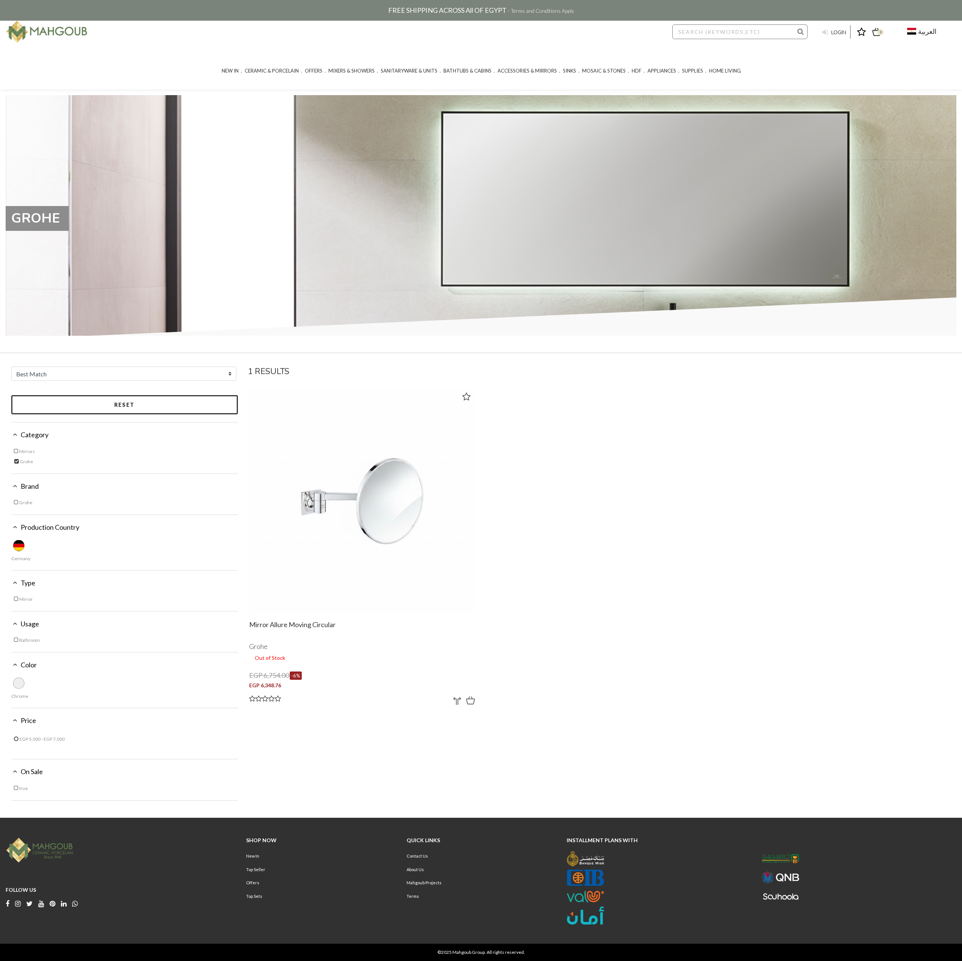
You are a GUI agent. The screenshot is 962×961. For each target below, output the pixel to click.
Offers (252, 882)
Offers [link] (313, 71)
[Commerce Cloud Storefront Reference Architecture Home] (47, 32)
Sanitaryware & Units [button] (409, 71)
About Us (415, 869)
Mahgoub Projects (424, 882)
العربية (926, 31)
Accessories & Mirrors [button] (527, 71)
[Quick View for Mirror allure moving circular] (470, 700)
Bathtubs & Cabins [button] (467, 71)
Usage (30, 624)
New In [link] (230, 71)
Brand (30, 486)
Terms (413, 896)
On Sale (32, 771)
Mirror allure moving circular (292, 624)
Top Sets (254, 896)
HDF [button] (636, 71)
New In (252, 855)
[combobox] (740, 31)
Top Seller (255, 869)
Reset (124, 405)
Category (34, 434)
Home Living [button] (725, 71)
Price (28, 720)
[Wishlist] (466, 397)
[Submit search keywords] (800, 31)
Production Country (50, 527)
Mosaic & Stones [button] (604, 71)
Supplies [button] (692, 71)
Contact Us (417, 855)
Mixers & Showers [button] (351, 71)
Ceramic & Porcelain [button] (272, 71)
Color (29, 665)
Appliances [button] (661, 71)
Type (28, 583)
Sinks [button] (569, 71)
